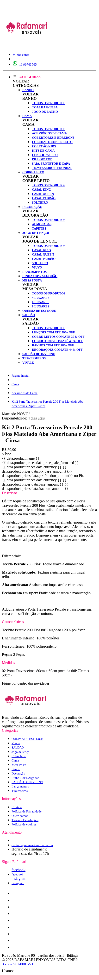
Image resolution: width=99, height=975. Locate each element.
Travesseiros (34, 358)
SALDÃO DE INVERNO (38, 354)
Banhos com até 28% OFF (53, 345)
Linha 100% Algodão (39, 276)
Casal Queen (43, 194)
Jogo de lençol (36, 233)
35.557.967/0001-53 (17, 964)
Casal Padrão (44, 198)
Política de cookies (24, 824)
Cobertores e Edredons (53, 137)
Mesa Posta (32, 280)
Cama (27, 116)
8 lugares (40, 306)
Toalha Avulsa (45, 107)
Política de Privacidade (27, 811)
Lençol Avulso (45, 155)
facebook (18, 870)
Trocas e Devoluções (25, 820)
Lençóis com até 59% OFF (53, 332)
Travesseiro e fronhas (52, 168)
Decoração (32, 207)
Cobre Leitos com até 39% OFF (58, 336)
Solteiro (40, 202)
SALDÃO (28, 315)
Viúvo (37, 267)
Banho (28, 90)
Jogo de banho (45, 111)
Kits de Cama (43, 150)
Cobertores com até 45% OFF (57, 341)
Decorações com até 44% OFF (57, 349)
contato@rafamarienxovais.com (32, 845)
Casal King (41, 189)
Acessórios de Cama (49, 133)
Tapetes (39, 228)
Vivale (28, 362)
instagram (19, 878)
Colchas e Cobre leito (52, 142)
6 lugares (40, 302)
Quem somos (20, 816)
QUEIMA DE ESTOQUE (39, 310)
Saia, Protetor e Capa (51, 163)
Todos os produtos (48, 103)
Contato (17, 807)
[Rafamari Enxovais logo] (27, 44)
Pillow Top (42, 159)
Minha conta (21, 54)
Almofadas (41, 224)
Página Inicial (21, 375)
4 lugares (40, 298)
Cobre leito (33, 172)
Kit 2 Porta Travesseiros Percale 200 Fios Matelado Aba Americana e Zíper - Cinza (47, 404)
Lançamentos (34, 272)
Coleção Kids (44, 146)
